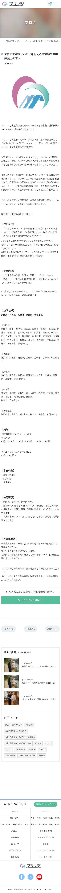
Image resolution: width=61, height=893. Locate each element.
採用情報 (41, 755)
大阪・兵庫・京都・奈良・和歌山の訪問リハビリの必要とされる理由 (15, 824)
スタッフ (8, 749)
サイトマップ (46, 857)
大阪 (7, 725)
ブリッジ (42, 749)
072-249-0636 (32, 600)
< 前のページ (8, 628)
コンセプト (29, 725)
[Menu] (56, 3)
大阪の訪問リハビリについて (16, 731)
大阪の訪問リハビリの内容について (18, 743)
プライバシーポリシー (27, 755)
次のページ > (52, 628)
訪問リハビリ (17, 725)
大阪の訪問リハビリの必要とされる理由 (20, 737)
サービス (38, 743)
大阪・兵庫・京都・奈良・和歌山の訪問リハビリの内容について (46, 824)
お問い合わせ (10, 755)
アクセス (32, 749)
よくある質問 (20, 749)
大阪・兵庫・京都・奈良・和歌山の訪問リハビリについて (46, 818)
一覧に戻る (30, 628)
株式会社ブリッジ (46, 837)
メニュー (48, 743)
